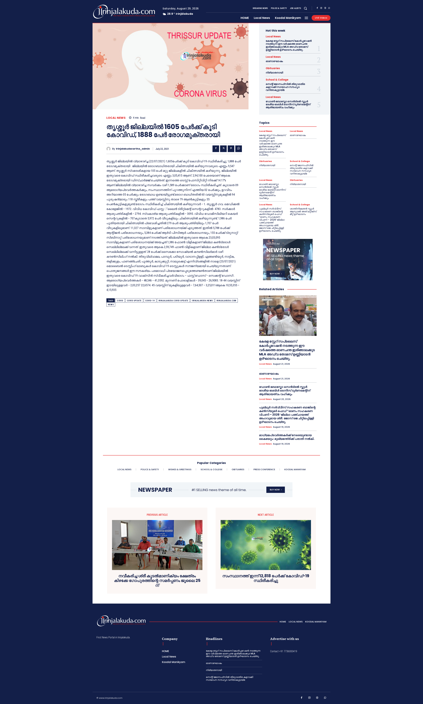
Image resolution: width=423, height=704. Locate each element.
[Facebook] (317, 8)
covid (120, 300)
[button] (305, 8)
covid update (134, 300)
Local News (116, 117)
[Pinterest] (231, 148)
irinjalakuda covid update (173, 300)
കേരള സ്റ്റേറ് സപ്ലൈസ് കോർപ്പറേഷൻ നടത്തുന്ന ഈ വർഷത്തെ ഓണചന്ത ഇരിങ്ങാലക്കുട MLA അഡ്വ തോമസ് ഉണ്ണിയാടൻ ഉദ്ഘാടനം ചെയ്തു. (289, 45)
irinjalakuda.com (226, 300)
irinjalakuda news (202, 300)
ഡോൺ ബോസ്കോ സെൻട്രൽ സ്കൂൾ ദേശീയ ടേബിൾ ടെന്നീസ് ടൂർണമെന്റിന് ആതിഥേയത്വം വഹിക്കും (288, 104)
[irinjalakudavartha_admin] (109, 149)
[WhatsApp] (329, 8)
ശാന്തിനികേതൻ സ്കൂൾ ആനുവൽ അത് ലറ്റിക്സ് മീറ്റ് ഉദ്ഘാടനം (303, 211)
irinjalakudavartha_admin (133, 148)
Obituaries (273, 68)
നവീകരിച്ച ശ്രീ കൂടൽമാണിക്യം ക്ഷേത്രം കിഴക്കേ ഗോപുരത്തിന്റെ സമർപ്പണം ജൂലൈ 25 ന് (157, 581)
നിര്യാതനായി (274, 72)
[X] (223, 148)
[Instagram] (321, 8)
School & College (277, 79)
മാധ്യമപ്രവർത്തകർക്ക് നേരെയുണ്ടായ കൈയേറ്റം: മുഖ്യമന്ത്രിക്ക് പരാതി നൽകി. (286, 437)
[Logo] (111, 11)
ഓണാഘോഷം (274, 61)
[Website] (325, 8)
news (111, 304)
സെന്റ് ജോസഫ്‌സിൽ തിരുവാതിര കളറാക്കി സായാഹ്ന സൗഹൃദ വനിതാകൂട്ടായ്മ (285, 87)
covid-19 (150, 300)
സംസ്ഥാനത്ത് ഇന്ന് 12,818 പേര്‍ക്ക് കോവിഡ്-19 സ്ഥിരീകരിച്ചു (265, 578)
